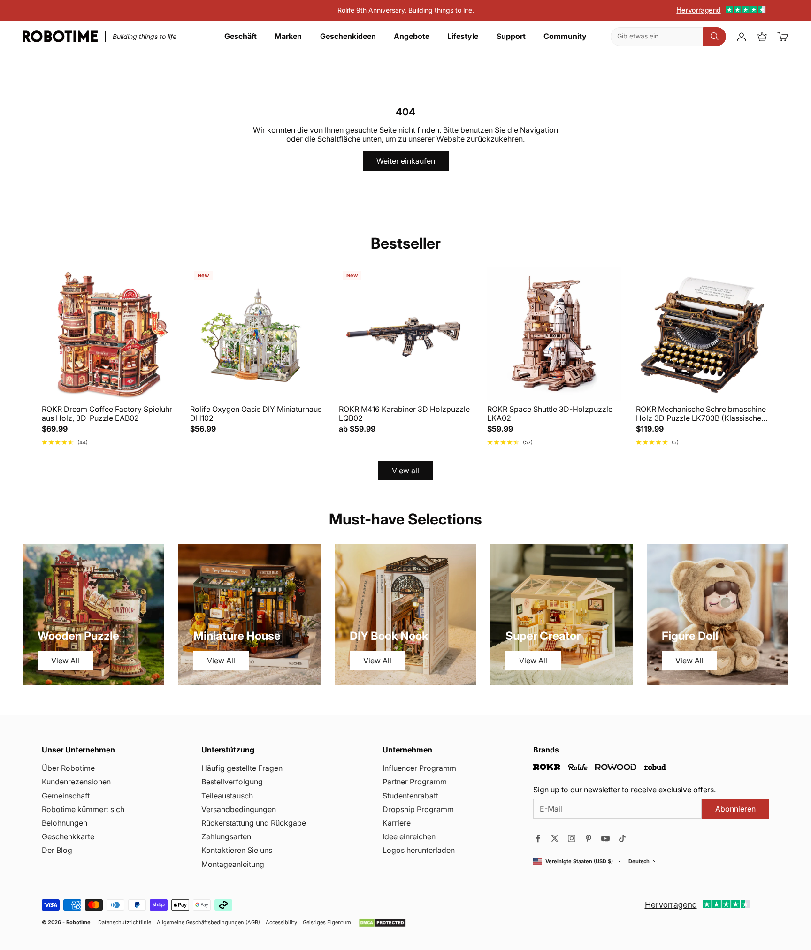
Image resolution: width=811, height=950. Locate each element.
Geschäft (240, 36)
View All (65, 660)
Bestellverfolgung (232, 781)
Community (565, 36)
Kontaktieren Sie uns (236, 850)
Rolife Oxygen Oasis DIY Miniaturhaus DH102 (255, 414)
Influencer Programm (419, 768)
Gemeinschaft (66, 795)
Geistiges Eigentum (327, 923)
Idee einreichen (409, 836)
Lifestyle (462, 36)
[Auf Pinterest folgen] (588, 838)
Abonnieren (735, 808)
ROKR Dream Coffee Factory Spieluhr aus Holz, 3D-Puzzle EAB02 (107, 414)
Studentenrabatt (410, 795)
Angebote (411, 36)
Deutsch (639, 862)
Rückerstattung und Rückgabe (253, 823)
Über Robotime (68, 768)
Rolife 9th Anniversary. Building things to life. (405, 10)
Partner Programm (415, 781)
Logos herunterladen (419, 850)
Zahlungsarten (226, 836)
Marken (288, 36)
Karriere (397, 823)
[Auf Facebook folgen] (538, 838)
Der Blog (57, 850)
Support (511, 36)
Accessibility (281, 923)
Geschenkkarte (68, 836)
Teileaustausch (227, 795)
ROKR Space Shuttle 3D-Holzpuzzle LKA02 (549, 414)
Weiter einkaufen (405, 161)
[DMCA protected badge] (382, 922)
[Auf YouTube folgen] (605, 838)
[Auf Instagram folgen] (571, 838)
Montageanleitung (232, 864)
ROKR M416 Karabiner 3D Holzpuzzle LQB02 (404, 414)
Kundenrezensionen (76, 781)
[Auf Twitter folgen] (554, 838)
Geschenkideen (348, 36)
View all (405, 470)
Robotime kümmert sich (83, 809)
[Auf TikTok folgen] (622, 838)
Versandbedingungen (238, 809)
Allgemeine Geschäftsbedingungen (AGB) (208, 923)
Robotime (78, 922)
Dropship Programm (418, 809)
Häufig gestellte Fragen (242, 768)
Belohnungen (64, 823)
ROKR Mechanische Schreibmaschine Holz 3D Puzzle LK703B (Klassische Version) (701, 414)
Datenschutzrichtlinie (124, 923)
